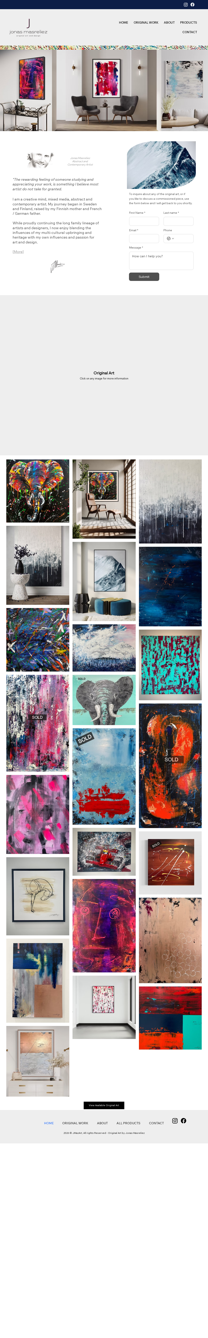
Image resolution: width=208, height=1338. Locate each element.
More (18, 251)
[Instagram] (185, 4)
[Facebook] (192, 4)
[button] (186, 22)
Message (136, 247)
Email (133, 230)
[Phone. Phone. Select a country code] (170, 238)
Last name (171, 213)
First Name (137, 213)
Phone (167, 230)
